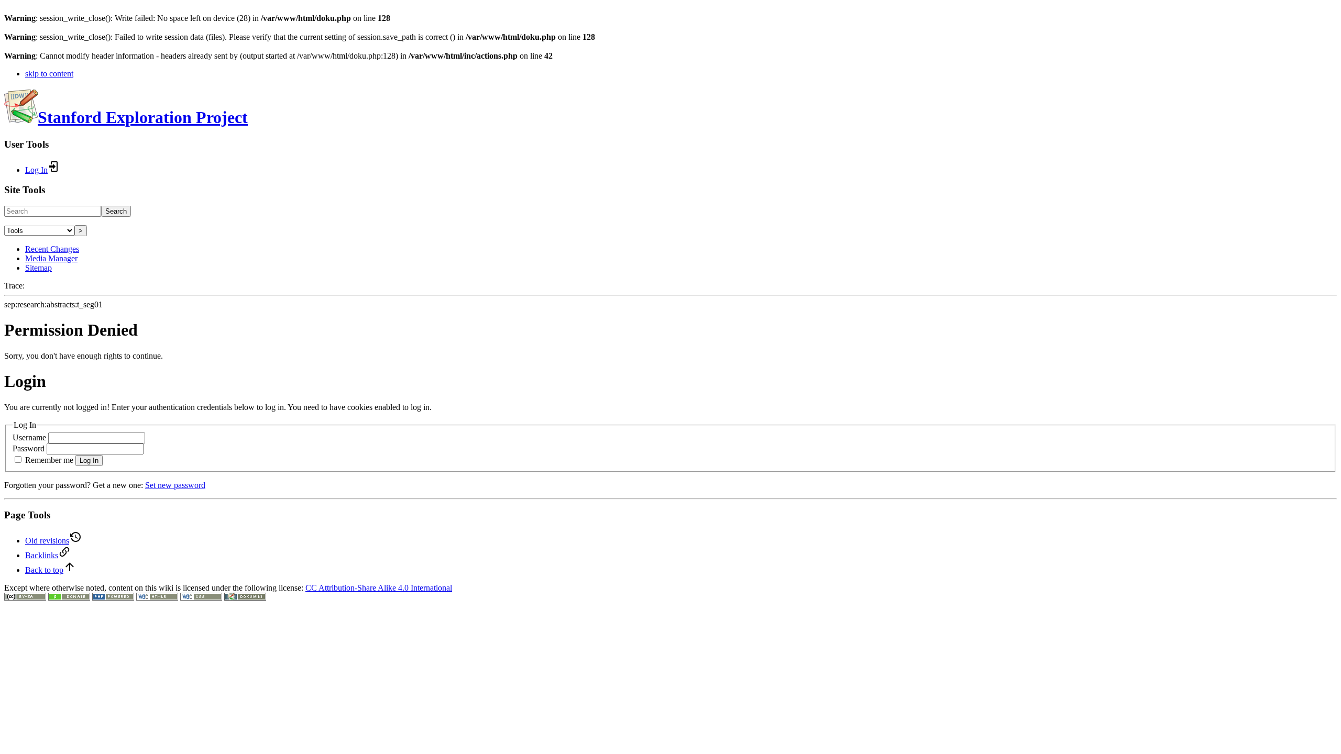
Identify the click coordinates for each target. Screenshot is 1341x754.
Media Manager (51, 258)
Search (116, 211)
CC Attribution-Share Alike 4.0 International (378, 587)
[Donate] (69, 597)
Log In (89, 460)
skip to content (49, 73)
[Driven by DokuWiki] (245, 597)
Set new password (175, 485)
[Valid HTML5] (157, 597)
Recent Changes (52, 249)
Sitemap (38, 267)
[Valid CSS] (201, 597)
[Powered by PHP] (113, 597)
